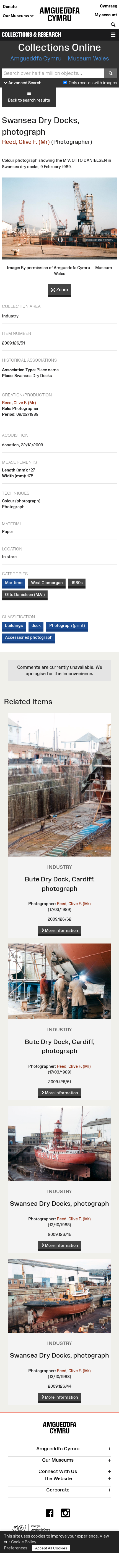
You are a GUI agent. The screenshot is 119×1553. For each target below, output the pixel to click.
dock (36, 625)
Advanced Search (24, 82)
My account (106, 14)
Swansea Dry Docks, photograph (59, 1203)
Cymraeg (108, 6)
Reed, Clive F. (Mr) (26, 142)
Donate (10, 6)
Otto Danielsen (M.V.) (25, 594)
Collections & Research (31, 34)
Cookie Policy (23, 1541)
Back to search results (29, 100)
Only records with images (93, 82)
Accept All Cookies (51, 1548)
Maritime (13, 582)
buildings (14, 625)
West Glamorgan (47, 582)
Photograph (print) (67, 625)
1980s (77, 582)
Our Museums (16, 16)
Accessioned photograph (29, 637)
